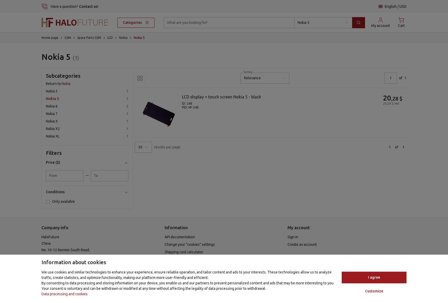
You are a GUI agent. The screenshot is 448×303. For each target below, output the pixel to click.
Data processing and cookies (64, 294)
